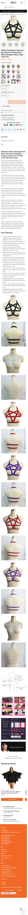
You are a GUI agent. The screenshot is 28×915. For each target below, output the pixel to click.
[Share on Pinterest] (11, 129)
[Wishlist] (20, 769)
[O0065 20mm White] (18, 71)
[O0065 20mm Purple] (8, 71)
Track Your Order (5, 865)
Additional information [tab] (7, 140)
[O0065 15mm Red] (18, 66)
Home (2, 14)
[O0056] (8, 66)
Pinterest (3, 882)
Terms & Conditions (6, 855)
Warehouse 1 (5, 95)
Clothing (6, 14)
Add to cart (17, 102)
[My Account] (21, 3)
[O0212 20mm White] (13, 81)
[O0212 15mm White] (3, 81)
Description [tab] (4, 137)
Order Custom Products (8, 119)
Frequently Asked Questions (8, 867)
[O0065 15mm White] (3, 71)
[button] (6, 101)
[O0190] (8, 76)
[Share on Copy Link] (24, 129)
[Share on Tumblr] (14, 129)
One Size (4, 88)
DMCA (3, 853)
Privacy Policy (5, 858)
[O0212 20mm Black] (8, 81)
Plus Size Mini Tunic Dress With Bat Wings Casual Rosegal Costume (10, 792)
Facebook (3, 884)
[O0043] (3, 66)
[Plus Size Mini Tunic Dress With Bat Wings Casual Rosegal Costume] (12, 778)
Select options (12, 799)
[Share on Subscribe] (20, 129)
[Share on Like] (2, 129)
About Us (3, 849)
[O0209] (13, 76)
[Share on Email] (17, 129)
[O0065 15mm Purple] (13, 66)
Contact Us (4, 851)
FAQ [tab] (2, 144)
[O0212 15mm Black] (18, 76)
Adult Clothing (12, 14)
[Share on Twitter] (8, 129)
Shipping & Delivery (6, 872)
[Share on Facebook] (5, 129)
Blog (2, 860)
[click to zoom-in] (13, 28)
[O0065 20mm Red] (13, 71)
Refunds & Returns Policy (8, 874)
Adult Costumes (5, 790)
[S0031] (18, 81)
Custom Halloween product (8, 876)
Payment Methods (6, 870)
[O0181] (3, 76)
